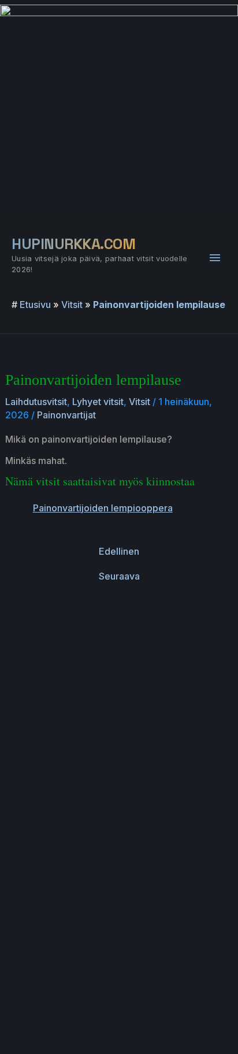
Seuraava (119, 576)
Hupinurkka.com (73, 244)
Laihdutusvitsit (36, 401)
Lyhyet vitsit (98, 401)
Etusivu (35, 304)
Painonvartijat (66, 415)
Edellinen (119, 551)
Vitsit (72, 304)
